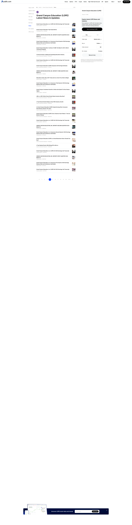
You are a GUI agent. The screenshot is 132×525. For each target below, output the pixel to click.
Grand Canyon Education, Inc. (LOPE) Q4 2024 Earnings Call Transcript (52, 24)
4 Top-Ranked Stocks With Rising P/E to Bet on (47, 145)
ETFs (76, 1)
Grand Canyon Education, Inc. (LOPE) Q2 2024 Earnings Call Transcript (52, 120)
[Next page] (72, 179)
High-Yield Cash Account (94, 1)
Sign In (119, 1)
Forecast (31, 19)
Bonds (85, 1)
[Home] (6, 2)
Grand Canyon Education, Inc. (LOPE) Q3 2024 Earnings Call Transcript (52, 60)
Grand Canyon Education (48, 7)
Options (71, 1)
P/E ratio (30, 16)
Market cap (31, 13)
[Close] (107, 510)
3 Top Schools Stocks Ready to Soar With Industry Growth (49, 101)
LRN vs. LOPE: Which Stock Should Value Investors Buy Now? (50, 96)
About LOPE (31, 7)
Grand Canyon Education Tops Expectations (46, 29)
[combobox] (97, 39)
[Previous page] (39, 179)
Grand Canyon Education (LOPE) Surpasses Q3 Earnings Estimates (51, 65)
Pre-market (31, 28)
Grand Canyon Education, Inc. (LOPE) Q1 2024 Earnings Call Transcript (52, 150)
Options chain (32, 10)
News (30, 25)
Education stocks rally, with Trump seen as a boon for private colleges (52, 77)
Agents (106, 1)
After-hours (31, 31)
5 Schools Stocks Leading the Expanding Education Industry (50, 54)
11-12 (69, 179)
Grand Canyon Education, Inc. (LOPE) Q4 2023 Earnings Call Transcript (52, 169)
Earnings (31, 22)
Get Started (126, 1)
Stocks (66, 1)
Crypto (80, 1)
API (102, 1)
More (113, 1)
